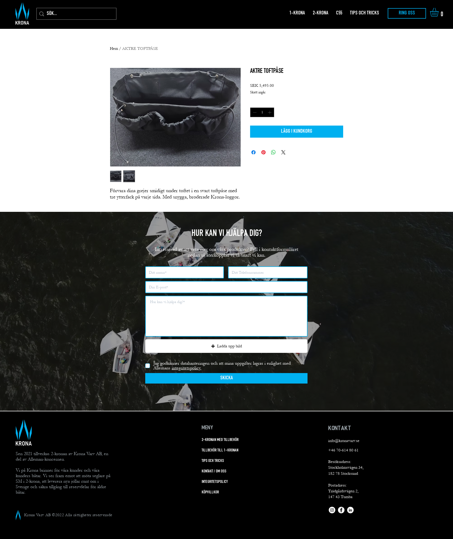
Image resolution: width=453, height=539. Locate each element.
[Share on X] (283, 152)
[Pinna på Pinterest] (263, 152)
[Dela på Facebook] (253, 152)
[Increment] (270, 112)
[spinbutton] (262, 112)
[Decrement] (254, 112)
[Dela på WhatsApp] (273, 152)
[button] (439, 12)
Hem (114, 48)
